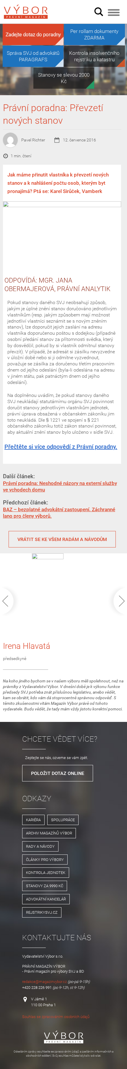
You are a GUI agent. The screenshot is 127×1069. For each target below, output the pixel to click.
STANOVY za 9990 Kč (44, 885)
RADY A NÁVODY (40, 846)
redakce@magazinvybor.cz (44, 981)
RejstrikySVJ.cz (42, 912)
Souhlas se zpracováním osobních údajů (55, 1016)
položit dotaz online (57, 773)
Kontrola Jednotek (45, 872)
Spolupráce (63, 819)
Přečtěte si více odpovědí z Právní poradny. (60, 447)
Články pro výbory (45, 859)
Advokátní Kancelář (46, 899)
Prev (11, 601)
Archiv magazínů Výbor (49, 833)
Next (116, 601)
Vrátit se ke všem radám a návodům (62, 539)
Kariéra (33, 819)
